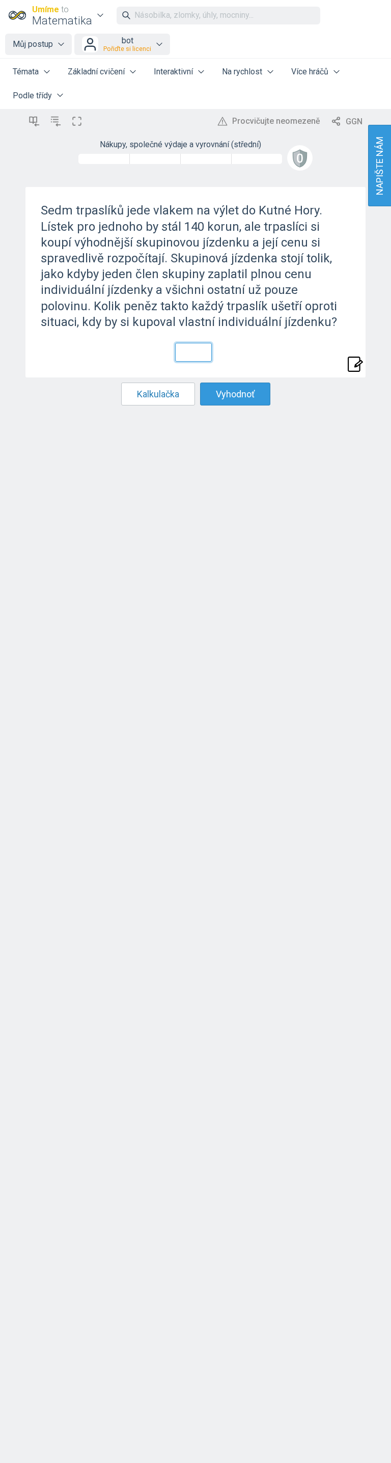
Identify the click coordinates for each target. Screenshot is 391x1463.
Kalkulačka (158, 394)
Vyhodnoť (235, 394)
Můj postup (33, 44)
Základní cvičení (96, 71)
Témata (26, 71)
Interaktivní (173, 71)
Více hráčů (309, 71)
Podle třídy (32, 95)
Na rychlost (242, 71)
